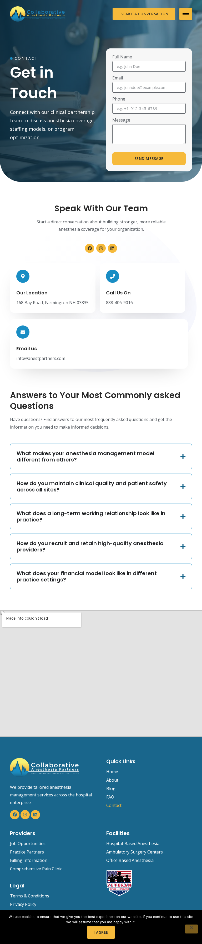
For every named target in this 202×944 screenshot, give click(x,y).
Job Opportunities (28, 843)
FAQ (110, 797)
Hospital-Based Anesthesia (132, 843)
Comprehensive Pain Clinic (36, 869)
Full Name (122, 57)
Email (117, 78)
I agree (101, 932)
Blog (110, 788)
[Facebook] (89, 248)
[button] (185, 14)
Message (121, 120)
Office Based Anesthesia (130, 860)
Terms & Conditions (29, 896)
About (112, 780)
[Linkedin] (112, 248)
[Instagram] (100, 248)
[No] (191, 929)
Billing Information (28, 860)
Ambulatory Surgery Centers (134, 852)
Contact (114, 805)
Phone (118, 99)
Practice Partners (27, 852)
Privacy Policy (23, 904)
